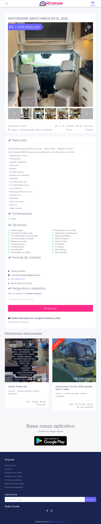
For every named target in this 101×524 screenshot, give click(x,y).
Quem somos (10, 465)
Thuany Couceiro (18, 271)
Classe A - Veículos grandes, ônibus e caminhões (31, 130)
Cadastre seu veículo (13, 476)
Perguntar (50, 308)
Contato (8, 469)
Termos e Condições (13, 480)
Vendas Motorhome (57, 521)
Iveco (70, 130)
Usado (90, 130)
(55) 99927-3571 (18, 279)
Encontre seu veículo (13, 472)
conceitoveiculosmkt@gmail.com (25, 275)
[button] (14, 64)
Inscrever (91, 499)
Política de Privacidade (14, 483)
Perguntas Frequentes (14, 487)
